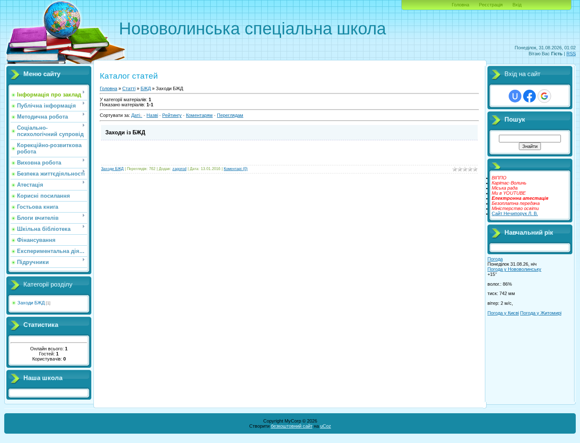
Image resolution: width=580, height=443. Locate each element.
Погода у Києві (503, 312)
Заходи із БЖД (125, 132)
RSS (571, 53)
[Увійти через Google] (544, 96)
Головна (460, 4)
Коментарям (199, 115)
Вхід (516, 4)
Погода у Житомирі (540, 312)
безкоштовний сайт (292, 426)
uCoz (325, 426)
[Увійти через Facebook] (529, 96)
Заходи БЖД (31, 302)
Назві (152, 115)
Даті (135, 115)
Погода (495, 258)
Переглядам (230, 115)
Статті (128, 88)
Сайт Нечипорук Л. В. (515, 213)
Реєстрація (491, 4)
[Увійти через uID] (515, 96)
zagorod (179, 169)
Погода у (514, 269)
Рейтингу (172, 115)
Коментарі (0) (236, 169)
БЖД (146, 88)
